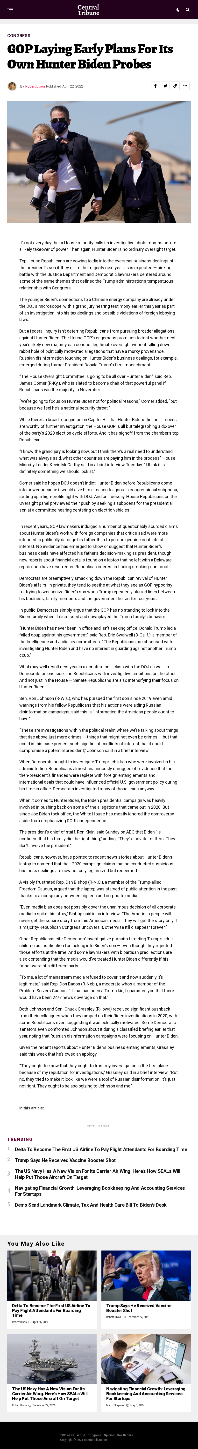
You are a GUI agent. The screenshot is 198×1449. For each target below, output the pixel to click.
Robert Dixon (35, 86)
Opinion (109, 1435)
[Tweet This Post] (165, 86)
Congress (94, 1435)
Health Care (125, 1435)
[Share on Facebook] (155, 86)
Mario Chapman (115, 1405)
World (81, 1435)
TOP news (67, 1435)
